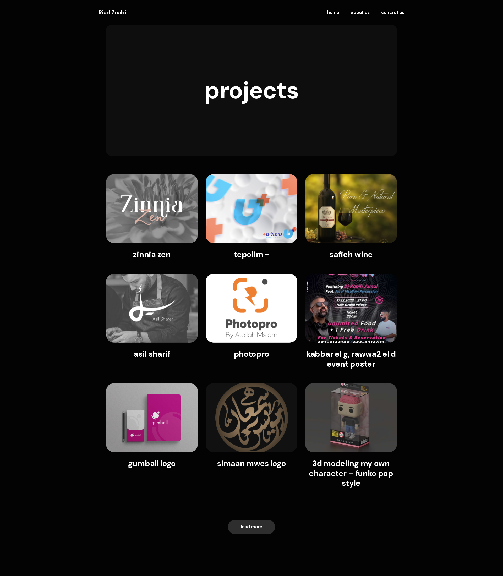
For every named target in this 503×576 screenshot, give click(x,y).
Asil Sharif (152, 354)
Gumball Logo (152, 463)
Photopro (251, 354)
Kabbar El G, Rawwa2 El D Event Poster (351, 359)
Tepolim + (251, 254)
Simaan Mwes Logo (251, 463)
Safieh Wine (351, 254)
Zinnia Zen (152, 254)
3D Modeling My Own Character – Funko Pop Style (351, 473)
